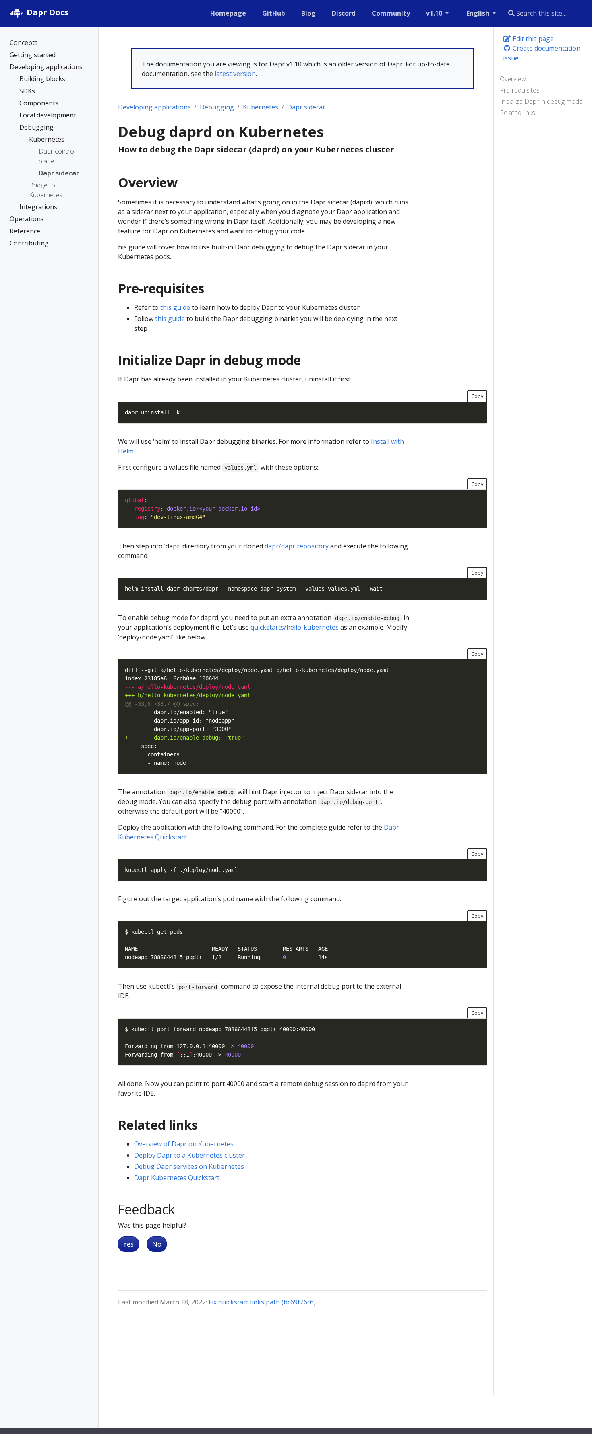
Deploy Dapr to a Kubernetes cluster (189, 1155)
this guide (175, 307)
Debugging (217, 107)
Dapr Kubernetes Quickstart (176, 1177)
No (156, 1244)
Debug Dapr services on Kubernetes (189, 1166)
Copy (477, 396)
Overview (513, 78)
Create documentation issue (541, 53)
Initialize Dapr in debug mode (541, 101)
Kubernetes (260, 107)
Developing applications (154, 107)
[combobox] (540, 13)
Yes (128, 1244)
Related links (517, 112)
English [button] (478, 13)
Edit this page (532, 38)
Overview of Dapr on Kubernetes (184, 1143)
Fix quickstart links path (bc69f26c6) (262, 1302)
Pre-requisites (520, 90)
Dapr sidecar (306, 107)
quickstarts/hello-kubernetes (294, 627)
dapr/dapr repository (297, 546)
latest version (235, 73)
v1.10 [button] (435, 13)
